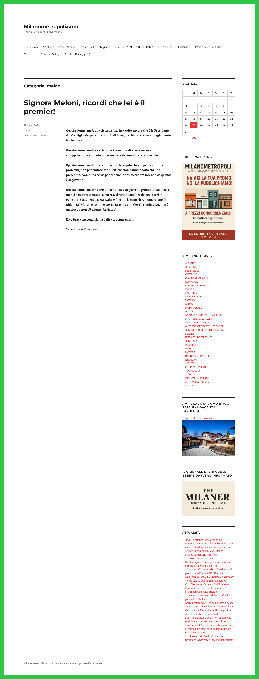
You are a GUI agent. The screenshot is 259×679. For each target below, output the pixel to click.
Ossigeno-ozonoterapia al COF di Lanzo (207, 621)
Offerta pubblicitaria (207, 47)
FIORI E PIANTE (194, 296)
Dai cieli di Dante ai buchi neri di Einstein (208, 617)
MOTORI (190, 352)
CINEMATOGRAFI (195, 285)
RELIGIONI (191, 359)
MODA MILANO (193, 307)
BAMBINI (190, 267)
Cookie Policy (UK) (77, 54)
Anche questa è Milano (59, 47)
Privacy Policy (50, 54)
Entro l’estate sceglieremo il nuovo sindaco (209, 602)
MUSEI (189, 311)
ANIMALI (190, 263)
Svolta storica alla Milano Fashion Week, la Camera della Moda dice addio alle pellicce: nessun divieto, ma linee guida (209, 610)
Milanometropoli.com (51, 26)
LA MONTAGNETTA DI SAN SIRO (203, 315)
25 (193, 125)
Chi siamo (31, 47)
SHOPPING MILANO (196, 367)
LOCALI (189, 304)
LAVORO (190, 300)
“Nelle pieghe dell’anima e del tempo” (206, 580)
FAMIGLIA (191, 292)
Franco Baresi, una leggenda (201, 554)
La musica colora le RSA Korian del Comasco (209, 577)
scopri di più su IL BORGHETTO (199, 418)
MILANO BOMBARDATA (198, 318)
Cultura (183, 47)
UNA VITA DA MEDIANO (198, 337)
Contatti (30, 54)
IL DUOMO (191, 341)
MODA (188, 348)
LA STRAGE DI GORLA (197, 322)
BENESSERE (192, 270)
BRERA (189, 385)
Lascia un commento (36, 135)
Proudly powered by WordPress (87, 663)
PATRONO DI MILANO (197, 378)
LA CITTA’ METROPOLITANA (134, 47)
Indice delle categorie (95, 47)
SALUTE (189, 363)
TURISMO (190, 374)
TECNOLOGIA (192, 370)
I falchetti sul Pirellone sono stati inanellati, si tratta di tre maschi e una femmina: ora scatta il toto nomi (209, 629)
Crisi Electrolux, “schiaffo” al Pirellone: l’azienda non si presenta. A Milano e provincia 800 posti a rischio (207, 588)
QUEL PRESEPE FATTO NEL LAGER (204, 326)
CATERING (191, 274)
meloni (28, 130)
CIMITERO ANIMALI (196, 278)
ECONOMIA (191, 281)
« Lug (193, 137)
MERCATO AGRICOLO (197, 381)
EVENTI (189, 289)
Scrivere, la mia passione (199, 558)
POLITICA (190, 344)
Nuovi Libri (165, 47)
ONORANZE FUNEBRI (197, 356)
